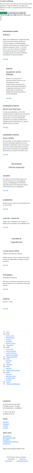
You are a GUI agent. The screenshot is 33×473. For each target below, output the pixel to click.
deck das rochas (11, 376)
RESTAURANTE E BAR (9, 438)
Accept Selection (13, 13)
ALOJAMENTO (7, 436)
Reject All (22, 13)
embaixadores (10, 338)
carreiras (8, 339)
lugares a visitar (10, 343)
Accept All (3, 13)
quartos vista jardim (12, 355)
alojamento (9, 345)
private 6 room (10, 378)
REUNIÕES (6, 440)
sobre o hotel (10, 336)
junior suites (9, 349)
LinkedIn (5, 428)
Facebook (6, 422)
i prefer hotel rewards (13, 384)
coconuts (8, 380)
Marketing (27, 15)
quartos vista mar (11, 353)
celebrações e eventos (13, 370)
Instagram (6, 424)
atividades (9, 341)
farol (7, 332)
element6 (9, 361)
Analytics (11, 15)
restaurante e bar (11, 357)
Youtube (5, 426)
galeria (8, 382)
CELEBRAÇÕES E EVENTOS (11, 442)
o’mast (8, 362)
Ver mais (5, 59)
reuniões (9, 364)
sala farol (8, 368)
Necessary (4, 15)
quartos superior (11, 351)
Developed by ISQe (22, 461)
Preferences (19, 15)
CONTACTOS (6, 444)
